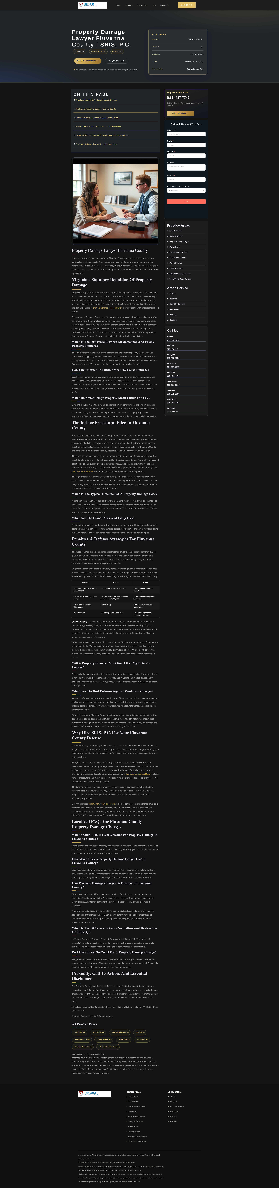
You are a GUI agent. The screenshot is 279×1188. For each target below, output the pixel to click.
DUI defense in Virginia (82, 471)
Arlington (171, 355)
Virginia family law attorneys (102, 804)
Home (119, 5)
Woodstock (172, 399)
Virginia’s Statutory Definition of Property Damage (96, 100)
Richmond (171, 363)
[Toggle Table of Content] (157, 92)
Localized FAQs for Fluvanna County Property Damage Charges (102, 135)
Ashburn (170, 346)
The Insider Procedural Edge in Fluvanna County (96, 109)
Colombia (171, 408)
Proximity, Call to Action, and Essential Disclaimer (96, 144)
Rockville (171, 372)
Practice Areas (142, 5)
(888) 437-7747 (178, 97)
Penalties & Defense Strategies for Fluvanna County (97, 118)
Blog (154, 5)
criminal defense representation (107, 308)
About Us (129, 5)
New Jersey (172, 381)
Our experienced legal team (138, 774)
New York (171, 390)
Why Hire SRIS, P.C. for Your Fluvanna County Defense (98, 126)
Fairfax (170, 337)
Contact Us (164, 5)
